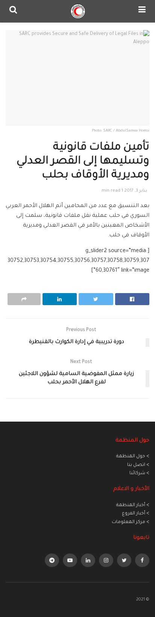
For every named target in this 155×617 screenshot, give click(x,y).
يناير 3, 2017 (135, 191)
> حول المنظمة (132, 456)
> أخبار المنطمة (132, 505)
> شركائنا (139, 473)
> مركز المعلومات (130, 522)
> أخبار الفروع (135, 513)
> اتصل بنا (138, 465)
